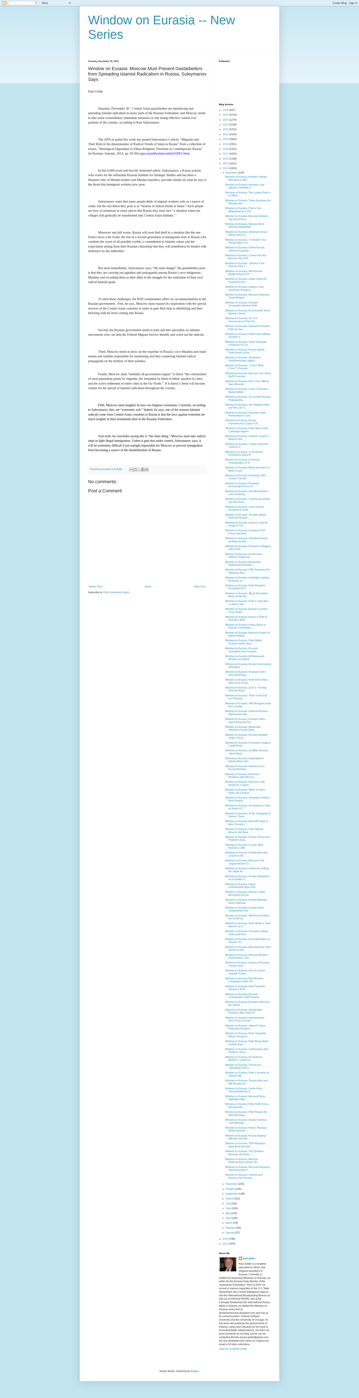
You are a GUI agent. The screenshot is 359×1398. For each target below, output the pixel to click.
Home (148, 586)
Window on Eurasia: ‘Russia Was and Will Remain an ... (246, 1082)
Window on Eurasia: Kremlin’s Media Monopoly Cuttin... (246, 178)
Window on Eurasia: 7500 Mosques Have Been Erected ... (245, 1145)
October (230, 1188)
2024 (226, 119)
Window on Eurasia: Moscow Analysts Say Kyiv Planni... (246, 217)
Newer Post (95, 586)
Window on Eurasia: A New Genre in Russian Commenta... (245, 626)
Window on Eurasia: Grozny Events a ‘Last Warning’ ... (246, 1121)
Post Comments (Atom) (116, 592)
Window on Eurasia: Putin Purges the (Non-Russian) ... (246, 1113)
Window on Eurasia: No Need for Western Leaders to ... (243, 1058)
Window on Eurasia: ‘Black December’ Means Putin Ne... (246, 595)
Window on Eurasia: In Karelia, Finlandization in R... (242, 461)
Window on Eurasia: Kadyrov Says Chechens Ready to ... (244, 288)
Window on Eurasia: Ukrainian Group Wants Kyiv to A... (246, 233)
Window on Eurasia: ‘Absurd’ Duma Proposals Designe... (245, 1027)
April (228, 1218)
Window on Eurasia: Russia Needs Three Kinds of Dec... (244, 351)
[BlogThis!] (135, 469)
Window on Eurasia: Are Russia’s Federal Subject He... (244, 555)
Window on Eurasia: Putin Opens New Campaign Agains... (246, 430)
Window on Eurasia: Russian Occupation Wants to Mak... (242, 304)
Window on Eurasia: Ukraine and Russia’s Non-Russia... (243, 1176)
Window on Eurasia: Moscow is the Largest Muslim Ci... (244, 862)
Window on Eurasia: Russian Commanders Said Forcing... (243, 996)
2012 (226, 1243)
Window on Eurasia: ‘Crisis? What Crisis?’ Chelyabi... (244, 367)
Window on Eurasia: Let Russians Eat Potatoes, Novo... (246, 1051)
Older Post (199, 586)
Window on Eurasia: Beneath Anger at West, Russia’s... (246, 823)
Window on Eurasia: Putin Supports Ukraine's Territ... (245, 988)
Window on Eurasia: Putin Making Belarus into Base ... (244, 830)
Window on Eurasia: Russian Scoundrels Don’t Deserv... (241, 650)
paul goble (249, 1258)
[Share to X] (139, 469)
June (229, 1208)
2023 (226, 124)
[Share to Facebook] (143, 469)
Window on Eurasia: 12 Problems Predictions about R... (244, 453)
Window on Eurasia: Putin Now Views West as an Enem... (246, 681)
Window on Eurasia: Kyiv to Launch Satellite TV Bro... (245, 972)
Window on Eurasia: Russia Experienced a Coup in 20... (242, 422)
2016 (226, 158)
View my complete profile (233, 1348)
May (228, 1213)
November (232, 1184)
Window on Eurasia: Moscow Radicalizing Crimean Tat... (242, 1161)
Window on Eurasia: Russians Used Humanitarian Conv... (245, 414)
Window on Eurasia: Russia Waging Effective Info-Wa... (245, 1137)
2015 (226, 163)
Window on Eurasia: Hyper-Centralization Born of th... (241, 886)
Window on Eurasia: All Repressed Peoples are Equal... (244, 658)
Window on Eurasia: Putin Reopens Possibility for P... (245, 587)
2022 (226, 129)
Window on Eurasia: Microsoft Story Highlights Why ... (245, 1098)
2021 (226, 134)
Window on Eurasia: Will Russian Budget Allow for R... (244, 273)
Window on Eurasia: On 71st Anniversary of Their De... (241, 320)
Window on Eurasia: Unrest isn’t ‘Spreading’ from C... (243, 1066)
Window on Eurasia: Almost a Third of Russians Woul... (246, 618)
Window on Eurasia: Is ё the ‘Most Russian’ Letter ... (244, 846)
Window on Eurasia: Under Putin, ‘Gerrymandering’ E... (244, 1090)
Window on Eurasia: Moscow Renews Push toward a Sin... (246, 956)
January (230, 1232)
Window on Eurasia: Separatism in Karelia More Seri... (244, 760)
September (232, 1193)
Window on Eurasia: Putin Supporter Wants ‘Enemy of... (245, 1035)
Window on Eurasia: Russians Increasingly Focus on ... (242, 485)
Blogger (194, 1371)
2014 (226, 168)
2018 (226, 148)
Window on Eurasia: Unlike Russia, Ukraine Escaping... (245, 249)
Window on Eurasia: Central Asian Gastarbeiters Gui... (244, 909)
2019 (226, 144)
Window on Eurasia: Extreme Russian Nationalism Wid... (246, 713)
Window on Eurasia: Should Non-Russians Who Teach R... (244, 1011)
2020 (226, 139)
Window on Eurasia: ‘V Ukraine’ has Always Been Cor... (245, 241)
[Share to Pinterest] (147, 469)
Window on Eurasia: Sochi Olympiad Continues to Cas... (245, 343)
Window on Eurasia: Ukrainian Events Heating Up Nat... (246, 540)
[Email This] (131, 469)
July (228, 1203)
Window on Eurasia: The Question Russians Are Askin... (244, 1153)
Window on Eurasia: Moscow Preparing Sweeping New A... (247, 1168)
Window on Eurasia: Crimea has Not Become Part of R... (245, 257)
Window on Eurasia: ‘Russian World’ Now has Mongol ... (245, 516)
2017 (226, 153)
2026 (226, 110)
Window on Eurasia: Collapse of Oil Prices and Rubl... (245, 532)
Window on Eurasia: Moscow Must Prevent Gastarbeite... (244, 225)
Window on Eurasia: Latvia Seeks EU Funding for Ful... (246, 280)
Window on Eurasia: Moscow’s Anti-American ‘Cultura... (245, 783)
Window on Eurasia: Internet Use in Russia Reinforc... (245, 768)
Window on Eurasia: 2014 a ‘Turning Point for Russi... (245, 689)
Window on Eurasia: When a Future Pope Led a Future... (245, 791)
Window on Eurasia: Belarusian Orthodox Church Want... (243, 728)
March (229, 1222)
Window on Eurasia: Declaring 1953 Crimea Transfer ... (245, 477)
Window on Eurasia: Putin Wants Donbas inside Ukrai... (243, 642)
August (230, 1198)
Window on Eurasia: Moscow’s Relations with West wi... (242, 776)
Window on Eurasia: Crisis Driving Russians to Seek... (244, 508)
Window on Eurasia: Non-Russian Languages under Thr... (244, 980)
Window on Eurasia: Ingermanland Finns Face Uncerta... (244, 1019)
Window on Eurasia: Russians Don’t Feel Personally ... (245, 673)
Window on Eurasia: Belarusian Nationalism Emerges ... (243, 563)
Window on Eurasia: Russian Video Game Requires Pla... (245, 720)
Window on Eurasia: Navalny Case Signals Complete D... (244, 186)
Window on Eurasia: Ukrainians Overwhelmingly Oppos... (243, 359)
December (232, 172)
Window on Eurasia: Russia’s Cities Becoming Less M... (245, 893)
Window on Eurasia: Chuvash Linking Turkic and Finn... (246, 933)
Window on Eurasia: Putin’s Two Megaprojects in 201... (243, 210)
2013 (226, 1238)
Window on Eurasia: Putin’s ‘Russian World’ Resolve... (246, 1129)
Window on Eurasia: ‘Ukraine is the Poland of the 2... (245, 265)
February (231, 1227)
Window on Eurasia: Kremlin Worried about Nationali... (246, 901)
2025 (226, 114)
